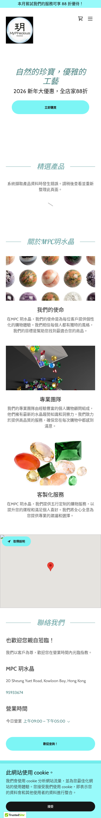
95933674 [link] (14, 692)
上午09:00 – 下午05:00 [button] (44, 721)
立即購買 (50, 107)
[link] (19, 19)
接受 (50, 806)
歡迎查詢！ (50, 744)
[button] (90, 19)
